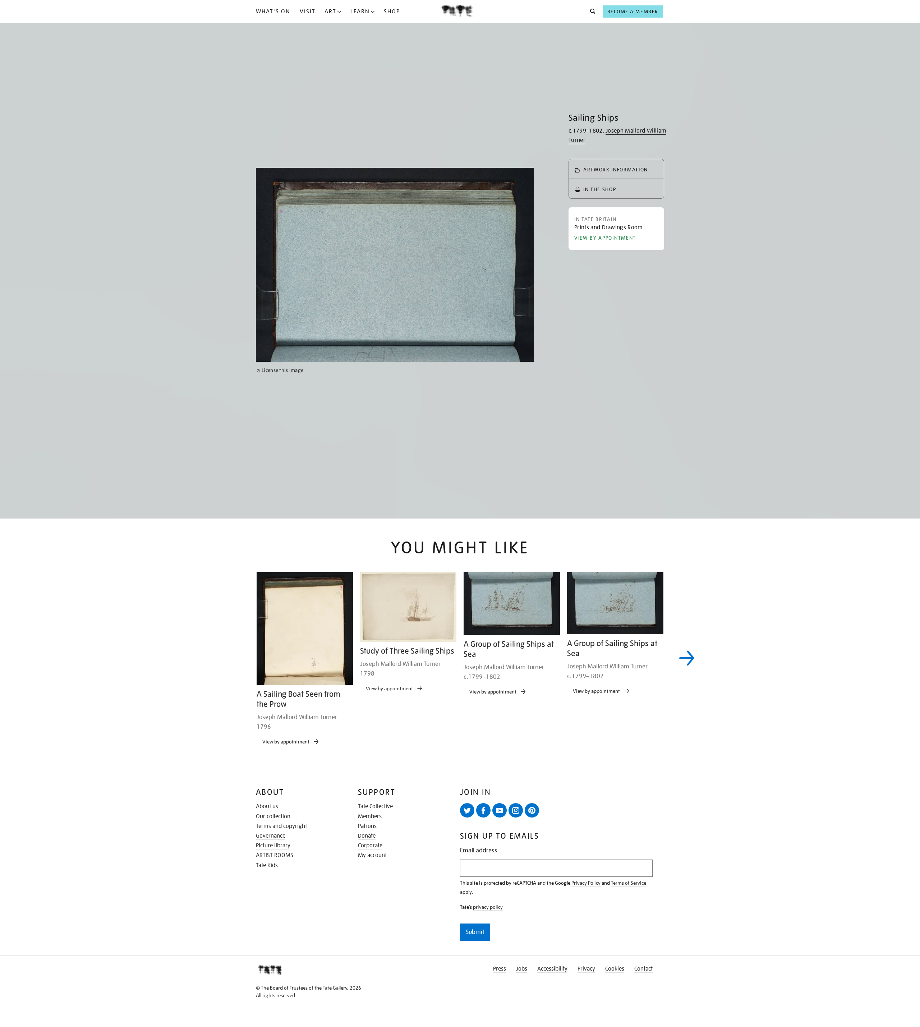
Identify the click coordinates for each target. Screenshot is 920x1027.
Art (330, 11)
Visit (308, 11)
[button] (590, 11)
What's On (273, 11)
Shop (392, 11)
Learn (360, 11)
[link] (280, 625)
